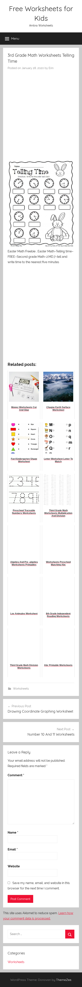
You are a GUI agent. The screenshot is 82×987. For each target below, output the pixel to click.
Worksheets (21, 688)
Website (14, 866)
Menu (15, 38)
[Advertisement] (41, 113)
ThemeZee (63, 980)
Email (13, 849)
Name (13, 832)
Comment (16, 775)
